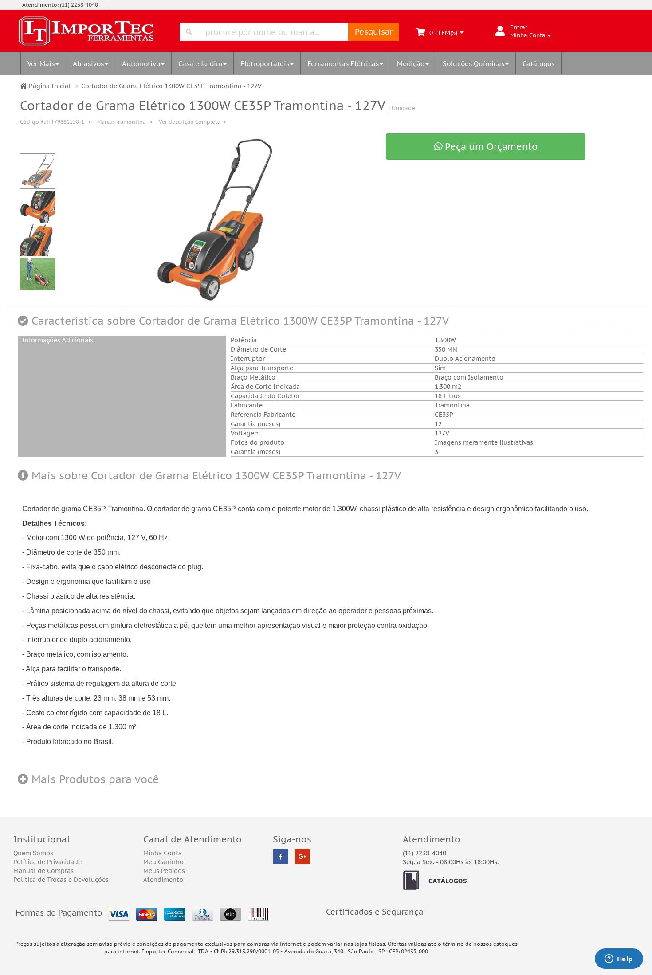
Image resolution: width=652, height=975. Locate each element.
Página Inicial (49, 86)
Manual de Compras (43, 871)
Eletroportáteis (264, 63)
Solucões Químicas (473, 63)
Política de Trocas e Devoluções (61, 880)
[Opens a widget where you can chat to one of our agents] (618, 959)
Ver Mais (41, 63)
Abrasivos (88, 63)
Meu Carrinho (163, 862)
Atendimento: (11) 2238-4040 (60, 4)
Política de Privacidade (47, 862)
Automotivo (141, 63)
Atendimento (163, 880)
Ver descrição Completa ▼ (193, 121)
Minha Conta (162, 853)
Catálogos (538, 63)
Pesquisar (374, 32)
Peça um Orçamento (490, 147)
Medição (410, 63)
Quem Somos (33, 853)
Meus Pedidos (164, 871)
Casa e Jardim (200, 63)
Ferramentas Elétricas (343, 63)
